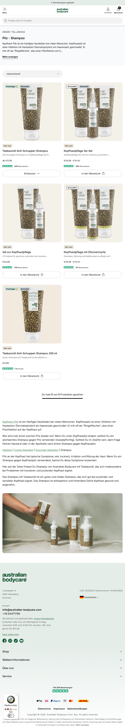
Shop (5, 651)
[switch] (11, 716)
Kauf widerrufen (10, 634)
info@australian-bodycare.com (21, 609)
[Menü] (16, 696)
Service (7, 676)
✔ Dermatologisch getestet (62, 2)
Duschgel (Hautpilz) (47, 450)
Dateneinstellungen (77, 708)
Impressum (59, 708)
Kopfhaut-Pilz (10, 421)
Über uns (8, 668)
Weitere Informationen (16, 659)
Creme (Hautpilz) (24, 450)
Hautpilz (7, 450)
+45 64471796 (11, 613)
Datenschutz (44, 708)
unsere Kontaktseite (44, 618)
